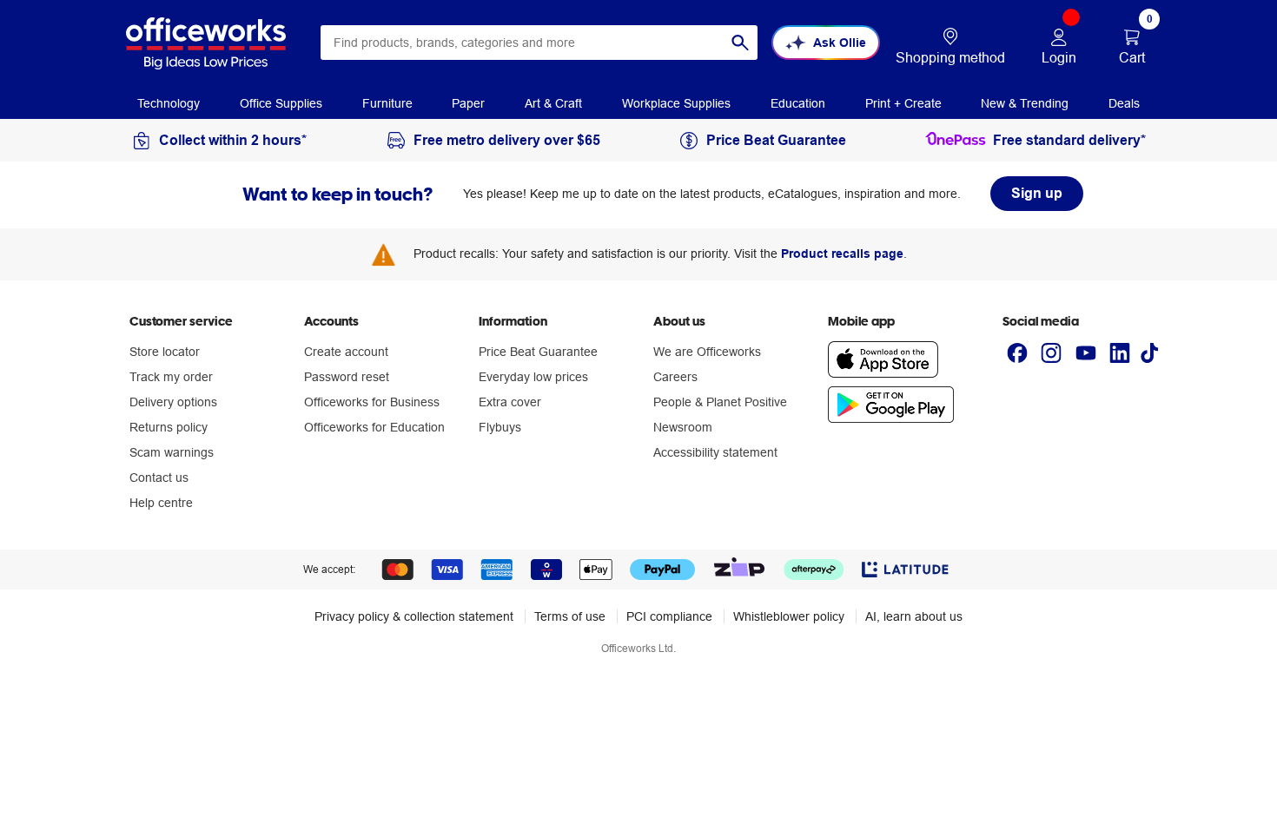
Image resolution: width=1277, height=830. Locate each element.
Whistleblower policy (788, 616)
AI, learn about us (914, 616)
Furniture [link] (387, 103)
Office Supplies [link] (281, 103)
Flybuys (500, 427)
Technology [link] (168, 103)
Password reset (346, 377)
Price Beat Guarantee (538, 352)
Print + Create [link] (903, 103)
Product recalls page (842, 253)
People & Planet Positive (720, 402)
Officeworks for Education (374, 427)
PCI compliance (669, 616)
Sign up (1036, 193)
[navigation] (168, 102)
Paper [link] (468, 103)
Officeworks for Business (372, 402)
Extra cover (510, 402)
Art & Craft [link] (553, 103)
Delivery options (173, 402)
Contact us (159, 477)
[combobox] (539, 42)
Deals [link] (1124, 103)
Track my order (171, 377)
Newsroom (682, 427)
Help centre (161, 503)
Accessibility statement (715, 452)
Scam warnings (171, 452)
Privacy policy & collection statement (413, 616)
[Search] (740, 42)
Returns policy (168, 427)
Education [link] (798, 103)
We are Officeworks (707, 352)
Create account (346, 352)
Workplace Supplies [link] (676, 103)
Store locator (164, 352)
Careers (675, 377)
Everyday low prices (533, 377)
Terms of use (569, 616)
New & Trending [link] (1025, 103)
